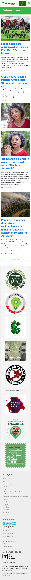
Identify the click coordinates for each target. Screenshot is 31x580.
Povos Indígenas (7, 533)
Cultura (4, 544)
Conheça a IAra (7, 499)
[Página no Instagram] (12, 523)
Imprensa (5, 512)
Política (4, 539)
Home (4, 489)
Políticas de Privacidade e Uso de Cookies (13, 493)
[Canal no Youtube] (9, 523)
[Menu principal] (3, 3)
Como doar (22, 3)
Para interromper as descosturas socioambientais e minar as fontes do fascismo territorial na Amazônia (14, 227)
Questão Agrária (7, 536)
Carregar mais (15, 259)
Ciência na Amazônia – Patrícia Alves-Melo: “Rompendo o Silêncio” (14, 80)
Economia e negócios (9, 541)
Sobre (4, 481)
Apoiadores (6, 510)
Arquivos (5, 504)
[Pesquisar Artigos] (29, 3)
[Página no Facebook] (3, 523)
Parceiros (5, 507)
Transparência (7, 484)
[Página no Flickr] (15, 523)
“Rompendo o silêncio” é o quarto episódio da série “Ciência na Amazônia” (15, 163)
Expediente (6, 502)
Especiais (5, 549)
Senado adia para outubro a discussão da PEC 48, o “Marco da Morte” (14, 48)
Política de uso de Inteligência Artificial (15, 496)
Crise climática (7, 546)
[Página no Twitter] (6, 523)
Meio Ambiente (7, 531)
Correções (6, 486)
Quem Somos (6, 479)
